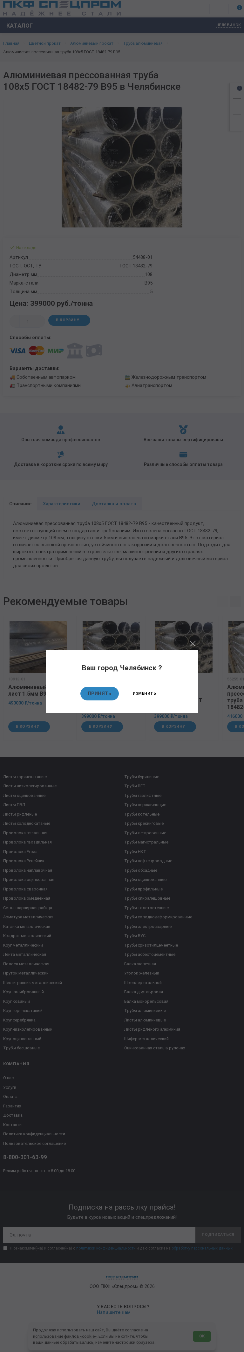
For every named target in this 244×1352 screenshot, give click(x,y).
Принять (100, 693)
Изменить (144, 693)
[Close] (192, 643)
